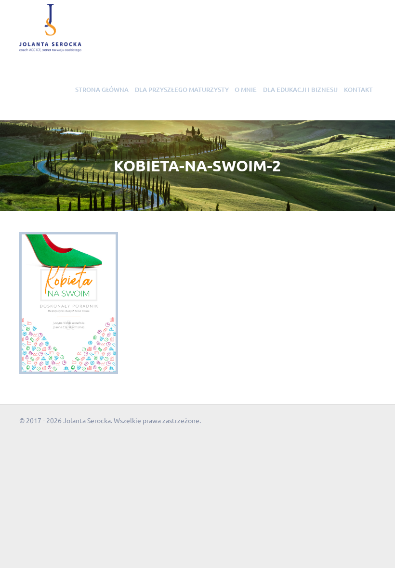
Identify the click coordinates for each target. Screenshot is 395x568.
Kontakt (358, 89)
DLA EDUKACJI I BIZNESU (300, 89)
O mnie (246, 89)
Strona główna (102, 89)
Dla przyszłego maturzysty (182, 89)
